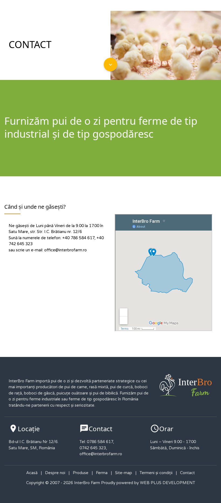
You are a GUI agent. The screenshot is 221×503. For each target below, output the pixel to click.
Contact (187, 472)
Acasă (31, 472)
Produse (80, 472)
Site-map (123, 472)
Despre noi (55, 472)
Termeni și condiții (156, 472)
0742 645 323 (93, 447)
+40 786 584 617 (78, 237)
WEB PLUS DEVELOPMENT (167, 482)
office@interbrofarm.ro (65, 250)
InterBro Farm (86, 482)
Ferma (102, 472)
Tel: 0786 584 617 (96, 441)
